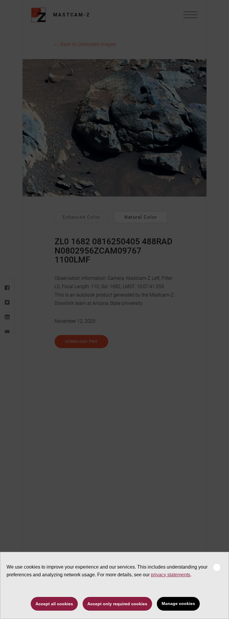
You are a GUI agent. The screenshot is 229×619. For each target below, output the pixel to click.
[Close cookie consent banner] (217, 567)
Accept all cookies (54, 603)
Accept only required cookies (117, 603)
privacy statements (170, 574)
